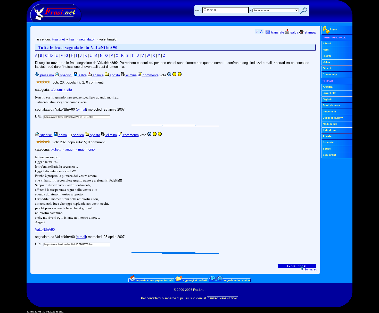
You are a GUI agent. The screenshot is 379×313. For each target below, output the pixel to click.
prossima (46, 75)
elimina (131, 75)
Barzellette (329, 93)
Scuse (327, 148)
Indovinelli (329, 111)
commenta (150, 75)
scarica (98, 75)
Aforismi (328, 86)
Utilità (326, 62)
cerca (198, 10)
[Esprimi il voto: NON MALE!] (174, 75)
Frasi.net (58, 39)
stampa (309, 32)
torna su (310, 269)
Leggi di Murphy (333, 117)
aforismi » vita (61, 90)
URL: (39, 117)
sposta (114, 75)
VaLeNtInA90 (45, 230)
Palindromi (329, 130)
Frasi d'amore (331, 105)
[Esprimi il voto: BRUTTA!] (169, 75)
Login (333, 29)
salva (293, 32)
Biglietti (327, 99)
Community (330, 74)
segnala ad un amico (236, 280)
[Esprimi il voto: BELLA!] (179, 75)
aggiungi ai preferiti (195, 280)
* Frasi (327, 43)
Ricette (327, 55)
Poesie (327, 136)
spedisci (65, 75)
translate (277, 32)
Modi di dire (330, 123)
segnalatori (87, 39)
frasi (72, 39)
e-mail (81, 109)
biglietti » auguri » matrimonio (73, 149)
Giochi (327, 68)
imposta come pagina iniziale (154, 280)
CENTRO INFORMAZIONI (222, 298)
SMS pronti (329, 154)
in (251, 10)
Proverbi (328, 142)
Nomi (326, 49)
